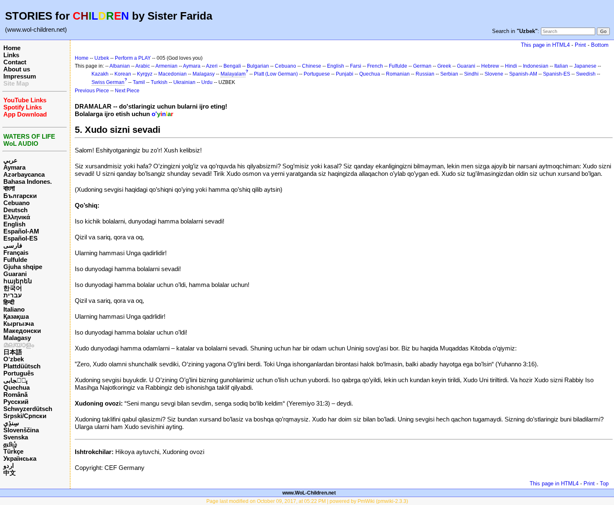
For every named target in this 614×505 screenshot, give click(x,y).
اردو (8, 465)
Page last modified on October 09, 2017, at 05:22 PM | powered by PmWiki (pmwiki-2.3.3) (307, 501)
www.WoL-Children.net (309, 493)
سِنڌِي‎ (11, 422)
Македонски (22, 330)
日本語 (12, 351)
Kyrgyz (144, 74)
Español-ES (20, 238)
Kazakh (100, 74)
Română (15, 394)
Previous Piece (92, 91)
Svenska (15, 437)
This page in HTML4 (545, 45)
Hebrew (490, 66)
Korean (122, 74)
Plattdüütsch (22, 366)
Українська (19, 458)
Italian (561, 66)
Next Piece (127, 91)
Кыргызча (18, 323)
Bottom (600, 45)
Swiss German (107, 82)
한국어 (12, 288)
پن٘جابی (15, 380)
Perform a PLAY (133, 58)
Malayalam (233, 74)
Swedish (586, 74)
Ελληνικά (16, 217)
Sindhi (471, 74)
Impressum (19, 76)
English (14, 224)
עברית (12, 295)
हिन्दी (8, 302)
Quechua (16, 387)
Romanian (398, 74)
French (375, 66)
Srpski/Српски (24, 415)
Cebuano (16, 202)
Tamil (139, 82)
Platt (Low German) (276, 74)
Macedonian (172, 74)
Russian (425, 74)
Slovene (494, 74)
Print (580, 45)
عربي (10, 160)
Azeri (212, 66)
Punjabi (344, 74)
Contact (14, 62)
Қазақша (16, 316)
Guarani (15, 273)
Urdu (207, 82)
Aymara (14, 167)
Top (604, 483)
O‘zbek (13, 359)
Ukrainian (184, 82)
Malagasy (17, 337)
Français (15, 252)
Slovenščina (21, 430)
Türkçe (13, 451)
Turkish (159, 82)
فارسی (12, 245)
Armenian (166, 66)
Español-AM (21, 231)
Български (20, 195)
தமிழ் (10, 444)
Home (11, 47)
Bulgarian (258, 66)
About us (16, 69)
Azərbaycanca (24, 174)
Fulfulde (15, 259)
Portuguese (317, 74)
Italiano (14, 309)
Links (11, 54)
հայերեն (17, 280)
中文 (9, 472)
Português (18, 373)
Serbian (449, 74)
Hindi (511, 66)
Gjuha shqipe (22, 266)
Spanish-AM (523, 74)
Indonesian (535, 66)
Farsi (355, 66)
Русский (15, 401)
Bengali (232, 66)
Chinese (311, 66)
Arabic (142, 66)
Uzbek (101, 58)
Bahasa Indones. (27, 181)
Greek (444, 66)
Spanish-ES (556, 74)
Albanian (119, 66)
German (422, 66)
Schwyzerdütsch (27, 408)
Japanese (585, 66)
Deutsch (15, 209)
